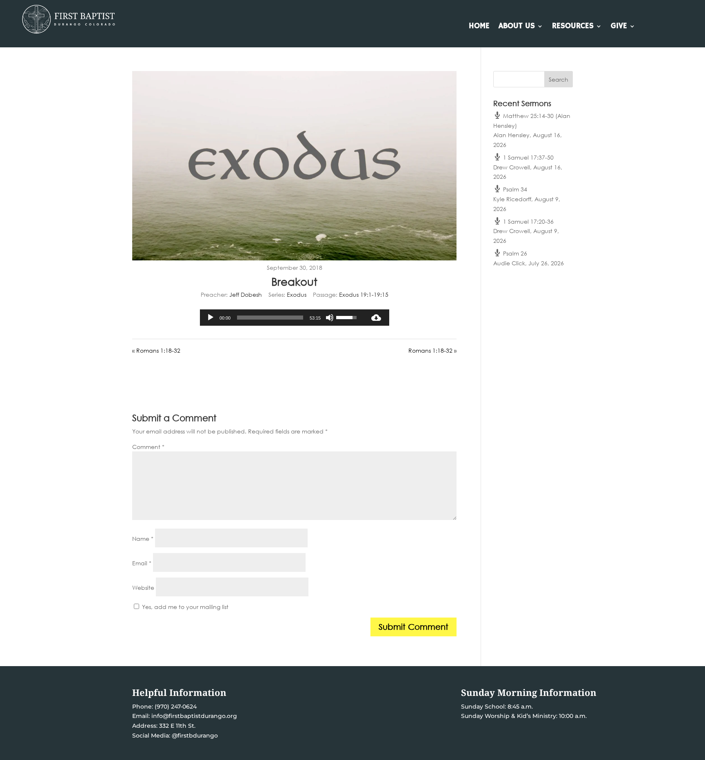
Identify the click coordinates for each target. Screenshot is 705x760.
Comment (148, 447)
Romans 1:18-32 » (432, 350)
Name (142, 538)
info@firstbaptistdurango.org (194, 716)
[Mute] (330, 317)
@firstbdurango (195, 735)
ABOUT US (517, 27)
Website (143, 587)
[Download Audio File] (376, 317)
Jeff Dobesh (245, 294)
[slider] (270, 318)
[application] (281, 317)
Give (619, 27)
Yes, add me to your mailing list (184, 607)
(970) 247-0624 (175, 706)
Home (479, 27)
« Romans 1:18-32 (156, 350)
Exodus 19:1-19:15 (363, 294)
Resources (573, 27)
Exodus (296, 294)
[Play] (210, 317)
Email (141, 563)
